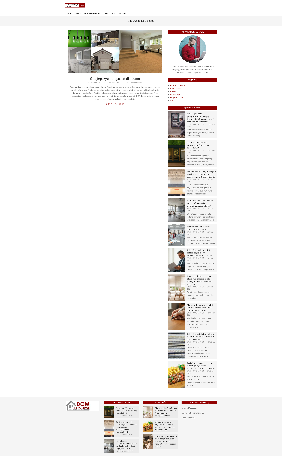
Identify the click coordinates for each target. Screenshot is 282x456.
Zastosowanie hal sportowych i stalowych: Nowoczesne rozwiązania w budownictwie (201, 174)
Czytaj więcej (115, 104)
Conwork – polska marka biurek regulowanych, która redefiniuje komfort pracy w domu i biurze (166, 441)
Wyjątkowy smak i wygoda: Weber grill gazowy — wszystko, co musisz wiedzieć (201, 366)
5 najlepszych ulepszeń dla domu (115, 78)
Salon (172, 100)
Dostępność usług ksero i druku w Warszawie (199, 228)
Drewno (173, 91)
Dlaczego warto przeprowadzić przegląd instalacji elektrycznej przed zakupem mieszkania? (200, 117)
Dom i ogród (175, 88)
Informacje (175, 94)
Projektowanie (176, 97)
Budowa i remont (134, 82)
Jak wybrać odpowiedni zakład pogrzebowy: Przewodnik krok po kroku (199, 253)
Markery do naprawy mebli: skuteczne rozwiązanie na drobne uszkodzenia (200, 308)
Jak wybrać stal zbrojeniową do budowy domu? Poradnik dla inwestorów (200, 337)
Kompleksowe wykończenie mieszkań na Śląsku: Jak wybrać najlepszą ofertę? (200, 203)
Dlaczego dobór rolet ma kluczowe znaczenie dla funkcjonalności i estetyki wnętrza (199, 280)
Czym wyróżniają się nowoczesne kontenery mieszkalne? (198, 145)
